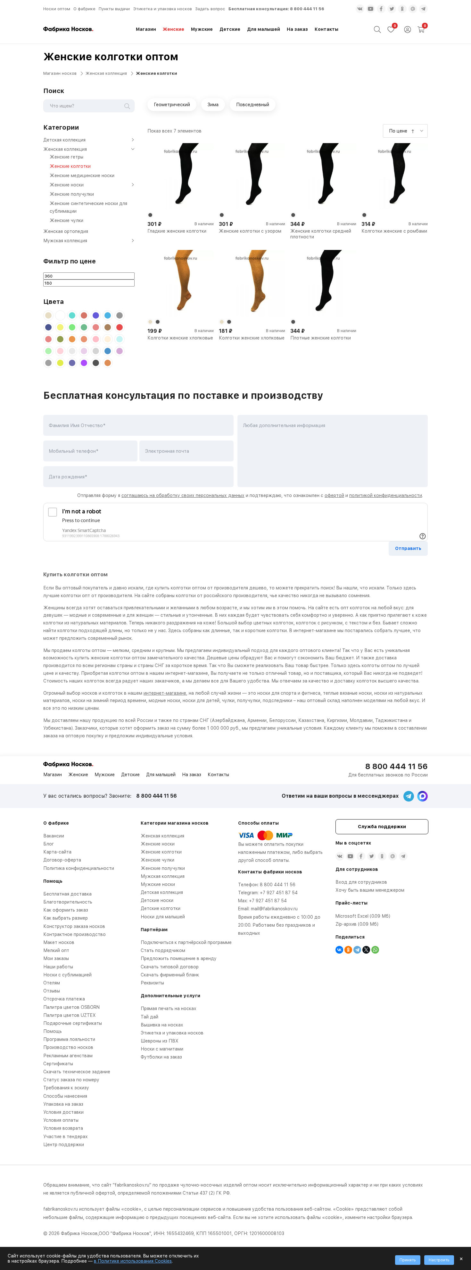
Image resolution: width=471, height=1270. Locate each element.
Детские (229, 29)
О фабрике (84, 8)
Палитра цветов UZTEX (69, 1015)
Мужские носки (158, 884)
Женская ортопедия (65, 231)
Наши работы (58, 966)
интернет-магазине (165, 693)
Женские (173, 29)
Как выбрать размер (65, 918)
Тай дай (149, 1016)
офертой (334, 495)
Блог (48, 843)
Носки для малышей (163, 916)
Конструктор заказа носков (74, 926)
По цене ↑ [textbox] (402, 130)
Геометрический (172, 104)
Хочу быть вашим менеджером (369, 890)
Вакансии (53, 835)
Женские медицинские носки (82, 175)
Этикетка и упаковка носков (162, 8)
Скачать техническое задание (76, 1071)
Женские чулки (66, 220)
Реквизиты (152, 982)
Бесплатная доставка (67, 894)
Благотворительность (67, 902)
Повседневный (252, 104)
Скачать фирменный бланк (170, 974)
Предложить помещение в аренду (179, 958)
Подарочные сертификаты (72, 1023)
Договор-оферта (62, 859)
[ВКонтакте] (339, 950)
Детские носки (157, 900)
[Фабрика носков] (68, 29)
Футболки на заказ (161, 1057)
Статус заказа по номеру (71, 1079)
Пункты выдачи (114, 8)
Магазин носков (60, 73)
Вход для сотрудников (361, 882)
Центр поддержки (63, 1144)
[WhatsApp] (375, 950)
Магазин (146, 29)
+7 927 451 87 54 (279, 892)
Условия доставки (63, 1112)
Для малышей (263, 29)
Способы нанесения (65, 1096)
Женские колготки (70, 166)
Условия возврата (63, 1128)
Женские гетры (66, 156)
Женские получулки (72, 194)
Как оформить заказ (65, 910)
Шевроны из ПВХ (159, 1040)
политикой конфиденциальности (385, 495)
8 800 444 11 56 (307, 8)
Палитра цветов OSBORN (71, 1007)
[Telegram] (357, 950)
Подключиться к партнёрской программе (186, 942)
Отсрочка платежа (64, 998)
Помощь (52, 1031)
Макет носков (58, 942)
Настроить (439, 1260)
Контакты (326, 29)
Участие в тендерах (65, 1136)
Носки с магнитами (162, 1048)
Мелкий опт (56, 950)
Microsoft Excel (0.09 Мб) (362, 916)
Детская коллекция (64, 139)
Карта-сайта (57, 851)
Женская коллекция (106, 73)
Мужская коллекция (65, 240)
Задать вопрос (210, 8)
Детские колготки (160, 908)
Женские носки (67, 184)
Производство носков (68, 1047)
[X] (366, 950)
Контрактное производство (74, 934)
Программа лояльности (69, 1039)
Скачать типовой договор (170, 966)
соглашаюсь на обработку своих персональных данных (182, 495)
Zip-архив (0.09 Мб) (356, 924)
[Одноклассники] (348, 950)
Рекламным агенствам (68, 1055)
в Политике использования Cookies (133, 1261)
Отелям (51, 982)
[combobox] (405, 131)
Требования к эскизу (66, 1087)
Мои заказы (56, 958)
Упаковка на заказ (63, 1104)
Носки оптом (56, 8)
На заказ (297, 29)
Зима (213, 104)
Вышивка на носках (162, 1024)
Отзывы (51, 990)
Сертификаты (58, 1063)
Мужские (202, 29)
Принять (408, 1260)
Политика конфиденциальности (78, 868)
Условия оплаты (60, 1120)
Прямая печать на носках (168, 1008)
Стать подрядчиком (163, 950)
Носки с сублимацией (67, 974)
